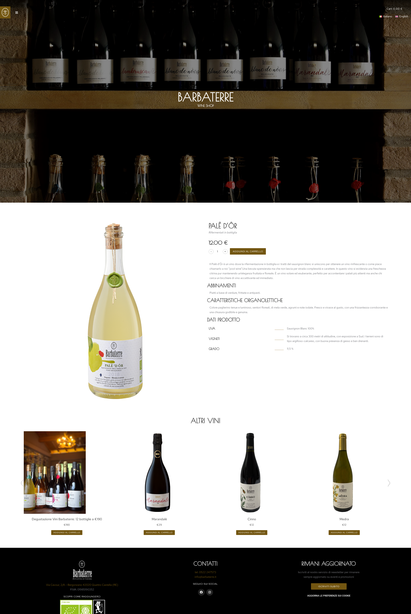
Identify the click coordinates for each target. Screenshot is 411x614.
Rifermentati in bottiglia (223, 232)
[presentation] (22, 483)
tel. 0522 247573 (205, 572)
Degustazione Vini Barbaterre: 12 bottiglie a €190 (67, 519)
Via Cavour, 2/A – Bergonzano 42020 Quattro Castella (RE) (82, 585)
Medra (344, 519)
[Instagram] (209, 592)
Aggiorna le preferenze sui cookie (328, 595)
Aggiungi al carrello (248, 251)
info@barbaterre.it (205, 577)
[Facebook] (201, 592)
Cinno (252, 519)
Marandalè (159, 519)
